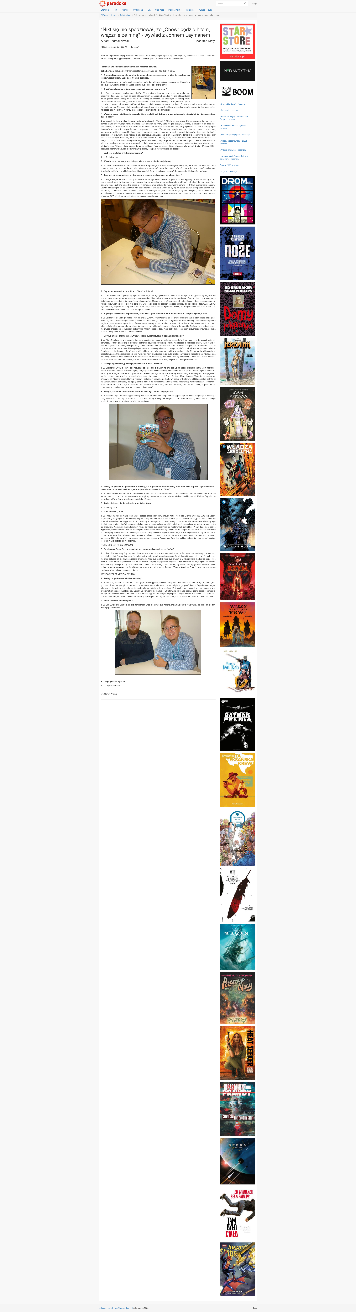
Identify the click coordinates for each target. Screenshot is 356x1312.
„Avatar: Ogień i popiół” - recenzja (235, 134)
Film (116, 9)
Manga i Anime (175, 9)
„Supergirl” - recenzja (229, 110)
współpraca (119, 1308)
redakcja (102, 1308)
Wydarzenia (138, 9)
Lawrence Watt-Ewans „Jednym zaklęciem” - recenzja (234, 157)
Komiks (125, 9)
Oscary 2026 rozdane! (229, 165)
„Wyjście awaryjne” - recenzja (233, 149)
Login (254, 3)
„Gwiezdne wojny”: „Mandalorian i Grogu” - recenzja (234, 118)
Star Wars (159, 9)
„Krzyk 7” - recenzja (228, 171)
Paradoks (190, 9)
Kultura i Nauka (205, 9)
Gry (149, 9)
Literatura (105, 9)
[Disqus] (158, 737)
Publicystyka (125, 15)
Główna (104, 15)
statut (110, 1308)
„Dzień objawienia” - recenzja (232, 103)
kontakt (129, 1308)
